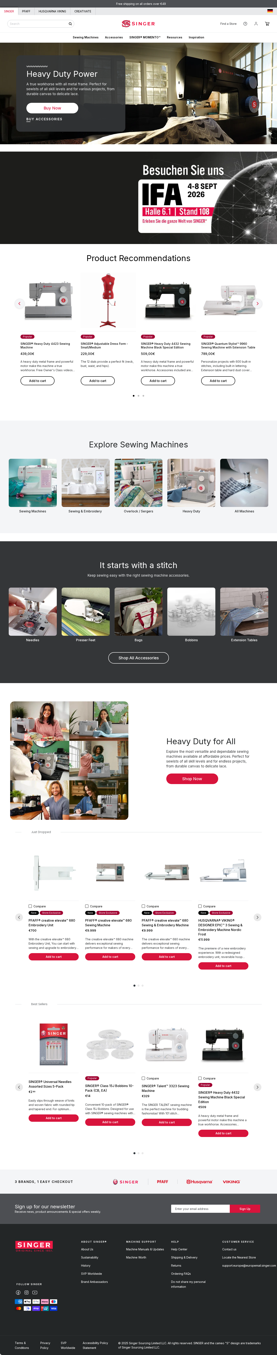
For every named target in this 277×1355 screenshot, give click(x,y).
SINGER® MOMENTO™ (144, 37)
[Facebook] (18, 1292)
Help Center (179, 1249)
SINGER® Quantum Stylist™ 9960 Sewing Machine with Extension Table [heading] (228, 345)
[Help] (245, 24)
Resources (174, 37)
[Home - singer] (138, 23)
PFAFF (26, 11)
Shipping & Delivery (184, 1257)
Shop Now (192, 778)
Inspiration (196, 37)
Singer (9, 11)
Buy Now (52, 108)
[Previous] (20, 303)
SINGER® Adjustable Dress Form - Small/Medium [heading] (104, 345)
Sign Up (244, 1209)
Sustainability (89, 1257)
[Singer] (126, 1182)
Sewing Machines (86, 37)
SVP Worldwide (91, 1273)
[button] (267, 23)
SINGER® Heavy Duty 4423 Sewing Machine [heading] (45, 345)
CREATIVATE (82, 11)
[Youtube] (34, 1292)
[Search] (70, 24)
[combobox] (40, 24)
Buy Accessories (44, 119)
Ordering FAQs (181, 1273)
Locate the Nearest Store (239, 1257)
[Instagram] (26, 1292)
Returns (176, 1265)
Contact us (229, 1249)
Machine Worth (136, 1257)
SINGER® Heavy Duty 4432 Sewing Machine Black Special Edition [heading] (165, 345)
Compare (39, 906)
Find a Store (228, 23)
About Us (87, 1249)
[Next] (257, 303)
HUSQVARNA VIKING (52, 11)
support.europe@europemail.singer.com (249, 1265)
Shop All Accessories (138, 657)
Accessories (114, 37)
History (85, 1265)
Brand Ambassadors (94, 1281)
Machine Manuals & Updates (145, 1249)
